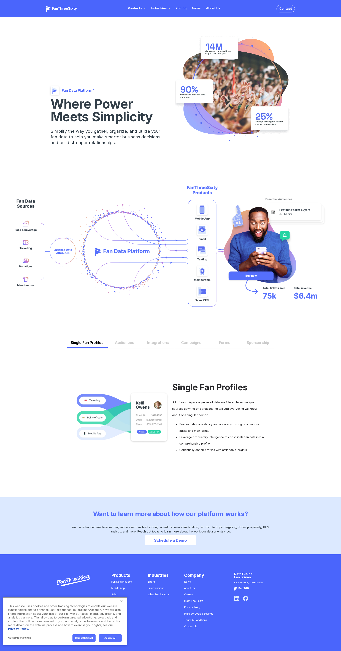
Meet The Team (193, 600)
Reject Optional (84, 637)
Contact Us (190, 626)
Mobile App (118, 588)
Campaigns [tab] (191, 342)
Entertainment (156, 588)
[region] (65, 621)
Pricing (181, 8)
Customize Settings (19, 637)
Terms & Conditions (195, 620)
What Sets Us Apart (159, 594)
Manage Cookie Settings (198, 613)
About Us (213, 8)
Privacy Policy (192, 607)
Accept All (110, 637)
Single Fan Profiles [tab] (87, 342)
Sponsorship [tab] (258, 342)
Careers (189, 594)
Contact (285, 8)
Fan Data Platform (121, 581)
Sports (151, 581)
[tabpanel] (170, 418)
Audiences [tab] (124, 342)
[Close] (121, 601)
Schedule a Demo (170, 540)
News (196, 8)
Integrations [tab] (158, 342)
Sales (114, 594)
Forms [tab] (224, 342)
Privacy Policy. (18, 629)
